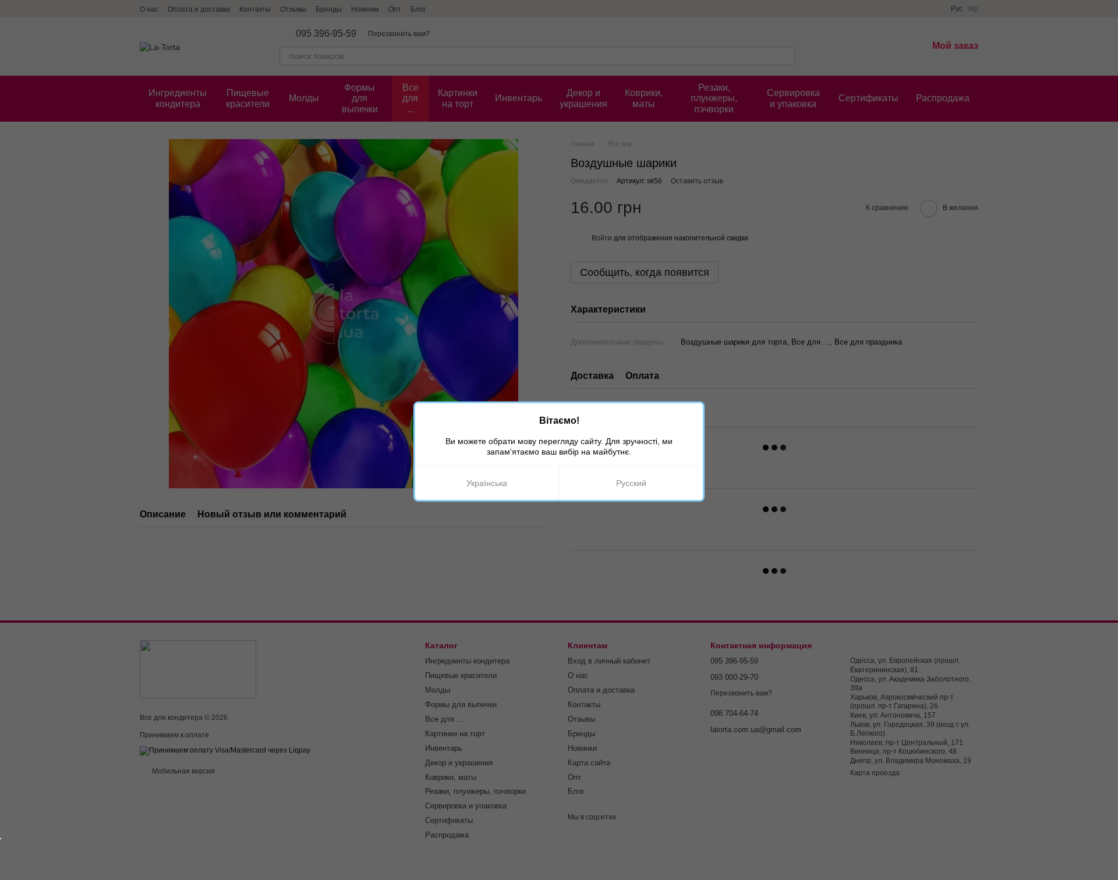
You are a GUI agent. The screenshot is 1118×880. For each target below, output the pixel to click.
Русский (631, 483)
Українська (486, 483)
